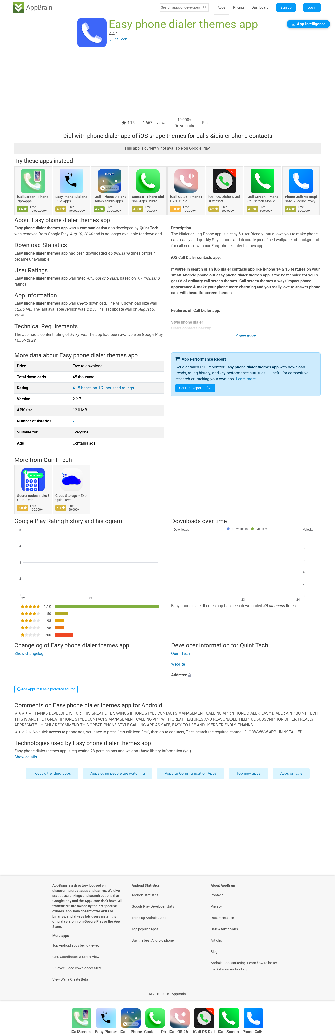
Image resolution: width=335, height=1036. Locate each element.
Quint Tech (58, 460)
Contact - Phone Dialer (148, 197)
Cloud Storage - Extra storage (71, 496)
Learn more (246, 379)
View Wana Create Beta (70, 979)
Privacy (216, 906)
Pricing (238, 7)
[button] (246, 675)
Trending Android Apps (149, 918)
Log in (312, 7)
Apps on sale (291, 773)
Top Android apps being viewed (76, 945)
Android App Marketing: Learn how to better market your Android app (244, 966)
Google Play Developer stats (153, 906)
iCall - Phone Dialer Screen (110, 197)
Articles (216, 940)
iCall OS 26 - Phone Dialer (186, 197)
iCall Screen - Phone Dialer (263, 197)
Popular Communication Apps (191, 773)
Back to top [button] (323, 991)
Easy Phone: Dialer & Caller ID (71, 197)
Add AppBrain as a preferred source (47, 689)
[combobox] (180, 7)
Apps (221, 7)
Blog (214, 952)
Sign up (286, 7)
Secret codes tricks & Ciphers (33, 496)
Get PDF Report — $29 (196, 388)
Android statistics (145, 895)
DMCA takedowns (224, 929)
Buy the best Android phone (153, 940)
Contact (217, 895)
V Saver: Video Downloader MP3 (76, 968)
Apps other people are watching (117, 773)
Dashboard (260, 7)
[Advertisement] (161, 82)
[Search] (204, 7)
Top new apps (248, 773)
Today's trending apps (52, 773)
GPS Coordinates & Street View (75, 957)
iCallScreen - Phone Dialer (33, 197)
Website (178, 664)
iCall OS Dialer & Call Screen (224, 197)
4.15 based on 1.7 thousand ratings (103, 388)
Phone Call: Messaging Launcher (301, 197)
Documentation (222, 918)
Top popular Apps (145, 929)
